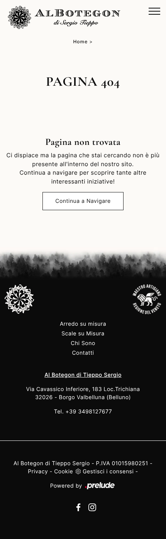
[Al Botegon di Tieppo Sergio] (64, 17)
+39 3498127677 (89, 411)
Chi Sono (83, 343)
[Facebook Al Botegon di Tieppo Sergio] (77, 506)
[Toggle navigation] (154, 11)
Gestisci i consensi (108, 471)
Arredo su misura (83, 324)
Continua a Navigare (82, 201)
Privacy (38, 471)
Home (80, 41)
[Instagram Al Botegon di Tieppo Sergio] (90, 506)
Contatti (83, 353)
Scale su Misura (82, 333)
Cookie (63, 471)
